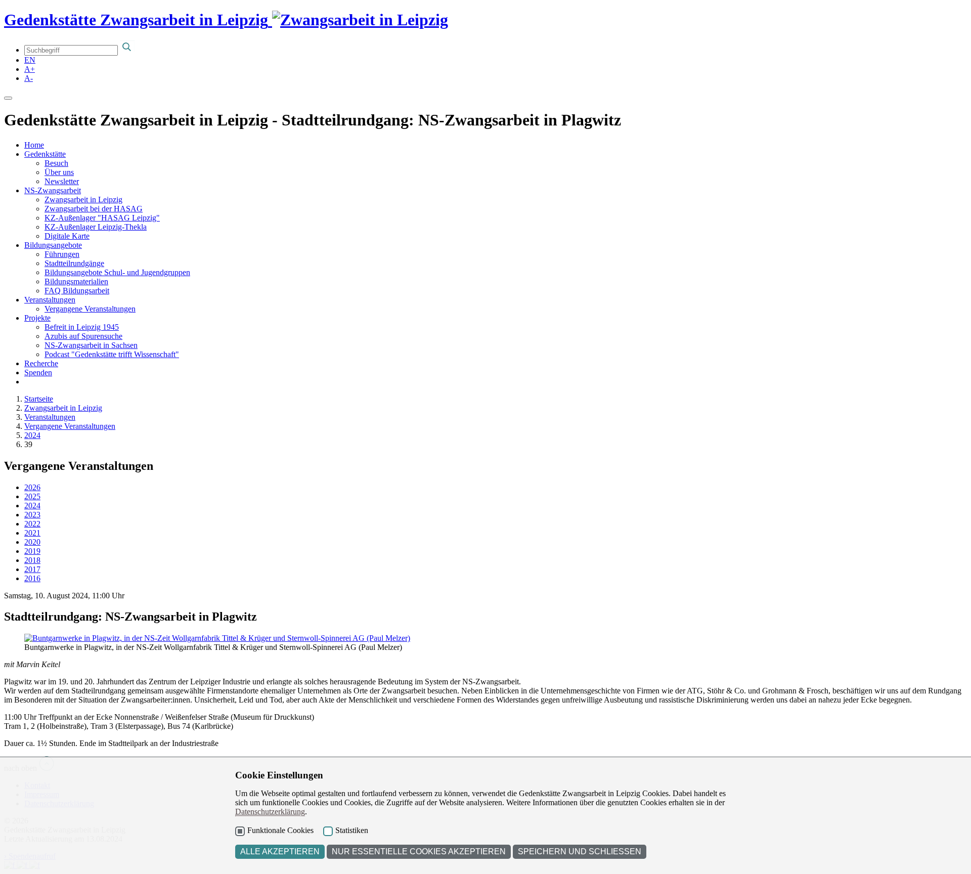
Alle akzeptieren (280, 851)
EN (29, 60)
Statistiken (351, 830)
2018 (32, 560)
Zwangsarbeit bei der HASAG (94, 208)
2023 (32, 514)
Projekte (37, 318)
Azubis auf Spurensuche (83, 336)
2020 (32, 542)
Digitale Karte (67, 236)
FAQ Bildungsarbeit (77, 290)
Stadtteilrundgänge (74, 263)
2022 (32, 523)
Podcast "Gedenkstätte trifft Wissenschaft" (112, 354)
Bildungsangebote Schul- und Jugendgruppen (117, 272)
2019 (32, 551)
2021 (32, 533)
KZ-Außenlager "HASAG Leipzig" (102, 217)
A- (28, 78)
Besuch (56, 163)
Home (34, 145)
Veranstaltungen (49, 299)
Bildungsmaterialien (76, 281)
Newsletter (62, 181)
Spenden (38, 372)
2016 (32, 578)
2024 (32, 435)
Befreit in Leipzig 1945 (82, 327)
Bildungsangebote (53, 245)
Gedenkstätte (45, 154)
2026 (32, 487)
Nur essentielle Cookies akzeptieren (419, 851)
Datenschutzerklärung (270, 811)
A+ (29, 69)
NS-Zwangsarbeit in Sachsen (91, 345)
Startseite (38, 399)
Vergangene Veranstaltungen (90, 308)
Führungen (62, 254)
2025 (32, 496)
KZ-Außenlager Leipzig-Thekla (96, 227)
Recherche (41, 363)
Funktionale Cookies (280, 830)
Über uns (59, 172)
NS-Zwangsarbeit (52, 190)
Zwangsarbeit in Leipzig (83, 199)
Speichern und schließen (579, 851)
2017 (32, 569)
